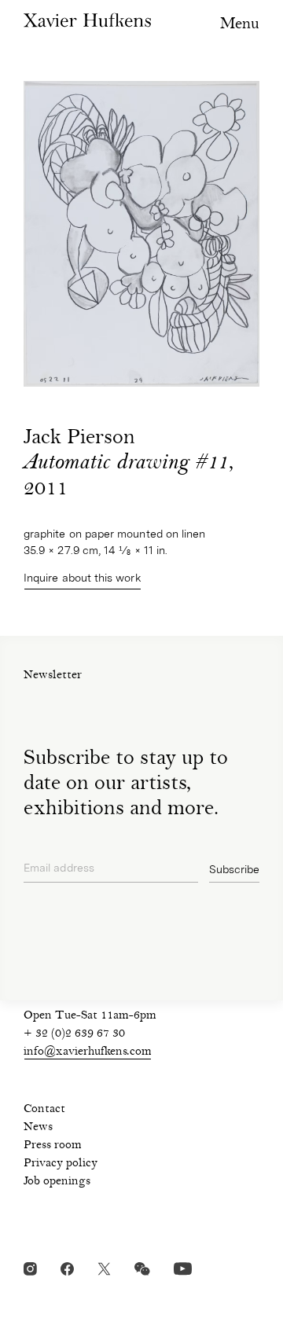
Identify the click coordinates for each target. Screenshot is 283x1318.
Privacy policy (60, 1164)
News (38, 1128)
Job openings (57, 1182)
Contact (44, 1109)
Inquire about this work (83, 577)
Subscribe (234, 869)
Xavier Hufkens (87, 20)
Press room (53, 1146)
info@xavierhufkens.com (88, 1052)
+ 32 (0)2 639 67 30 (74, 1034)
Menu (239, 25)
